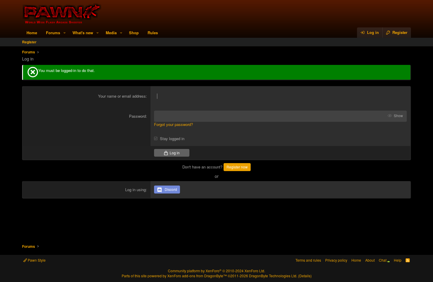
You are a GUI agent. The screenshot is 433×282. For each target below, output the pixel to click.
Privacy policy (336, 260)
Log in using (135, 189)
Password (137, 116)
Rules (153, 32)
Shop (134, 32)
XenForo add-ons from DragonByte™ (197, 275)
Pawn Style (36, 260)
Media (111, 32)
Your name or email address (122, 96)
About (370, 260)
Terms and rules (308, 260)
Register (29, 42)
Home (32, 32)
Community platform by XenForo (216, 270)
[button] (64, 33)
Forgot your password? (173, 124)
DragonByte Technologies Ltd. (273, 275)
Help (397, 260)
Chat (383, 260)
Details (304, 275)
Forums (53, 32)
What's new (82, 32)
